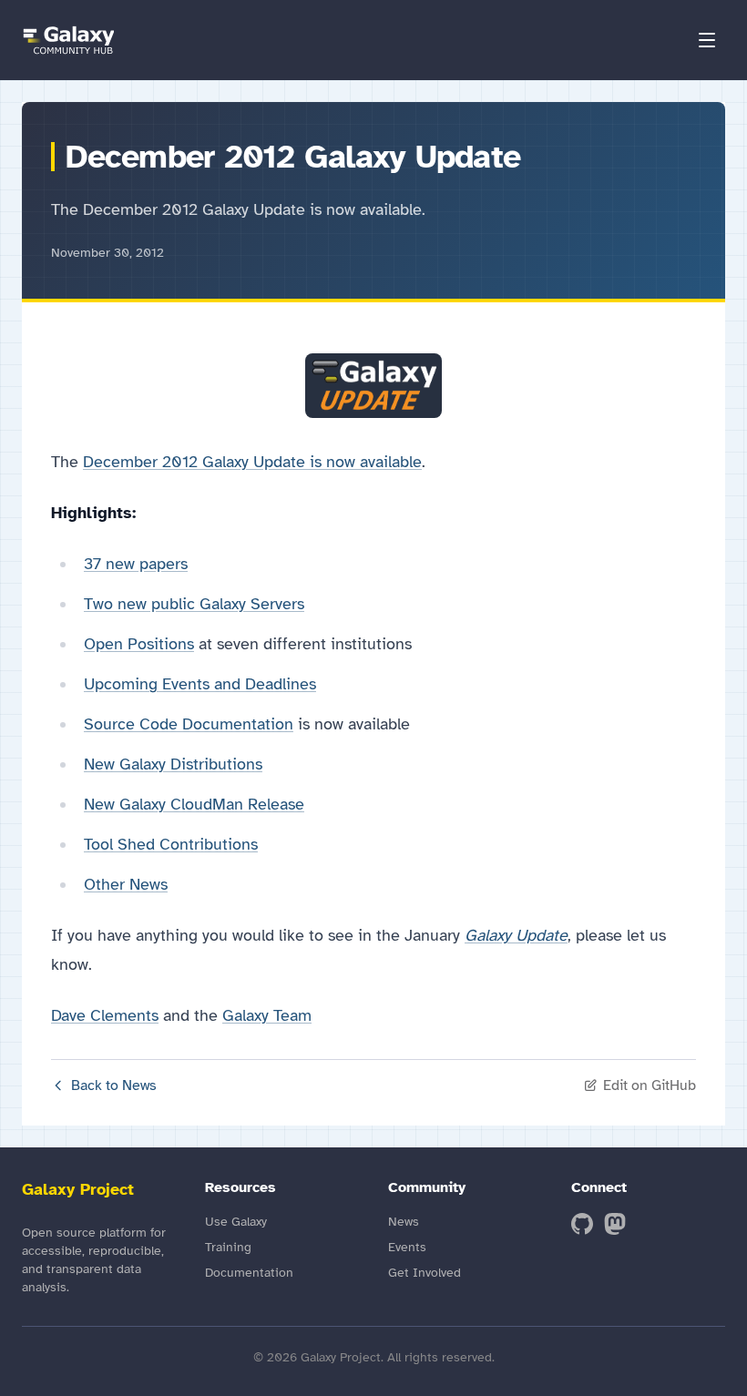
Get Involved (424, 1272)
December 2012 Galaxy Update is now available (252, 462)
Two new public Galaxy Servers (194, 604)
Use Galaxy (236, 1221)
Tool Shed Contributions (171, 844)
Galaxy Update (516, 935)
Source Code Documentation (188, 724)
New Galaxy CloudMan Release (194, 804)
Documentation (249, 1272)
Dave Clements (105, 1015)
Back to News (114, 1085)
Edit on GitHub (649, 1085)
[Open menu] (707, 40)
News (403, 1221)
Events (407, 1247)
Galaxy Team (267, 1015)
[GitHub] (582, 1224)
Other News (126, 884)
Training (228, 1247)
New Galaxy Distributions (173, 764)
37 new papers (136, 564)
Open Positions (139, 644)
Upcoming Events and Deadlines (200, 684)
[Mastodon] (615, 1224)
